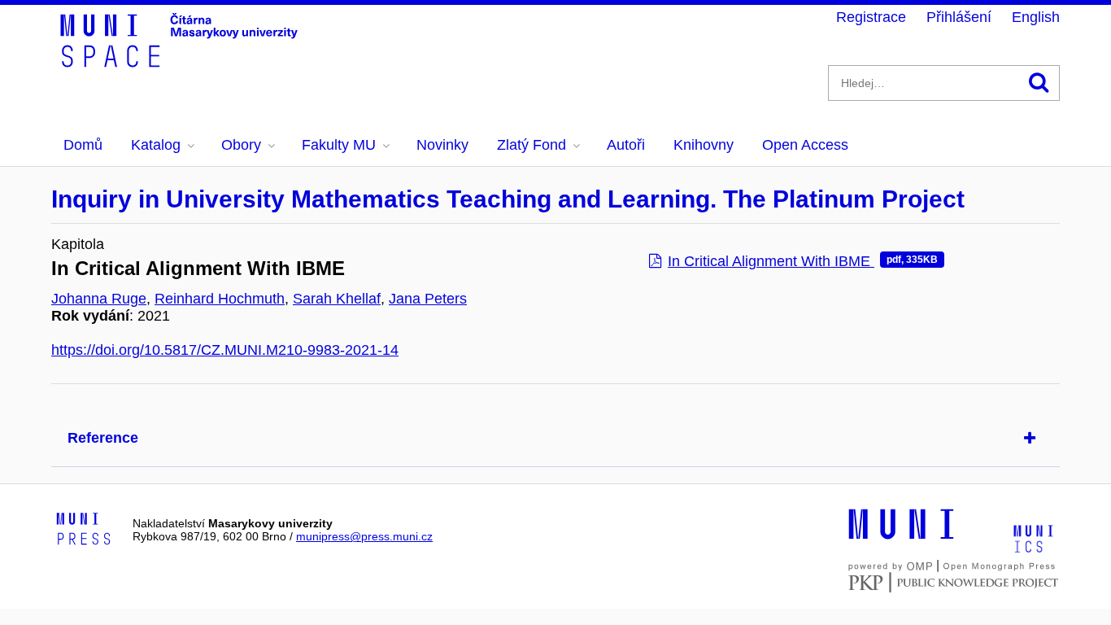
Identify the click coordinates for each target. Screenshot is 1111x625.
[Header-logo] (181, 62)
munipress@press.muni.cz (364, 536)
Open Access (805, 145)
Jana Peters (428, 299)
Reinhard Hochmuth (220, 299)
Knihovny (703, 145)
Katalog (156, 145)
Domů (82, 145)
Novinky (442, 145)
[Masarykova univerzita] (901, 537)
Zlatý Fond (531, 145)
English (1036, 17)
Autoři (626, 145)
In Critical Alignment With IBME (803, 261)
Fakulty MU (339, 145)
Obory (241, 145)
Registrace (871, 17)
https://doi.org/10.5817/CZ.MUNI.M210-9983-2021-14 (225, 350)
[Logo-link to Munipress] (83, 529)
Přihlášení (958, 17)
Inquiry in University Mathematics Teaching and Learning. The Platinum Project (508, 199)
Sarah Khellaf (337, 299)
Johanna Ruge (98, 299)
